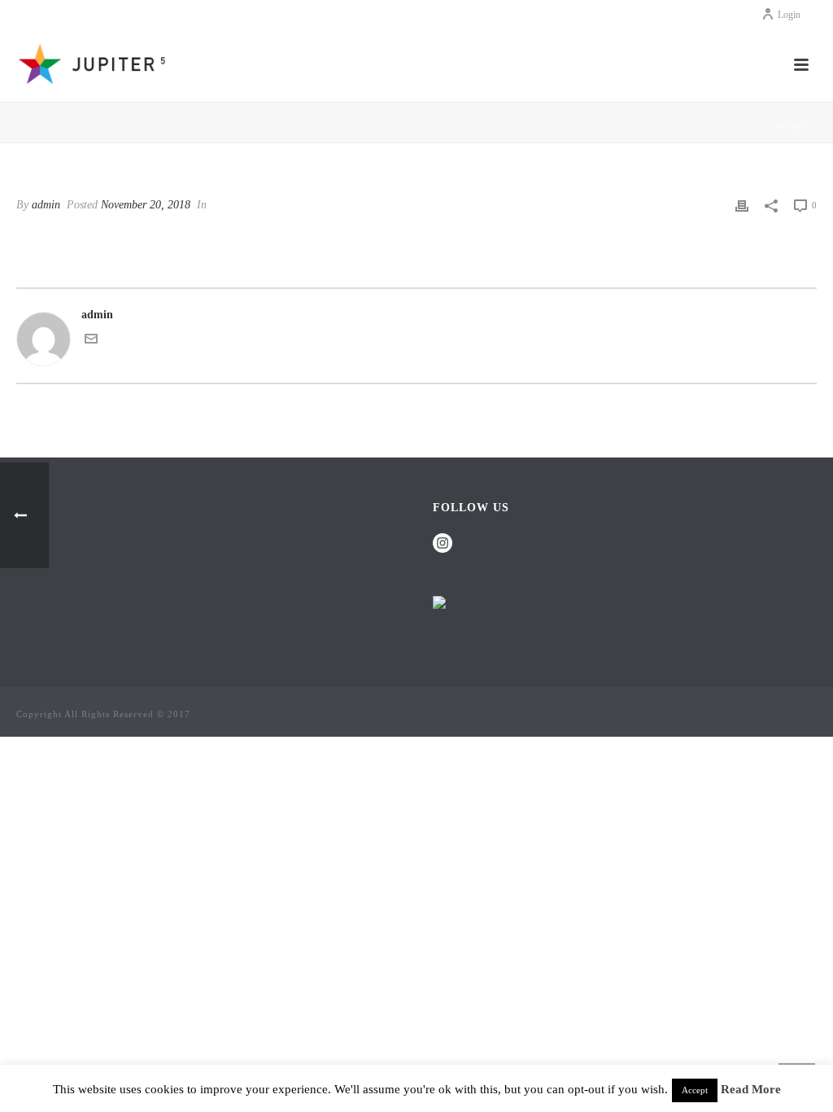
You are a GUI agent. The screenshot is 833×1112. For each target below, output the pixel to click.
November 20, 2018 (145, 205)
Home (792, 127)
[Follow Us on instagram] (442, 544)
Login (789, 14)
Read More (751, 1089)
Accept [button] (695, 1090)
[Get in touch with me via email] (91, 341)
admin (46, 205)
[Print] (741, 204)
